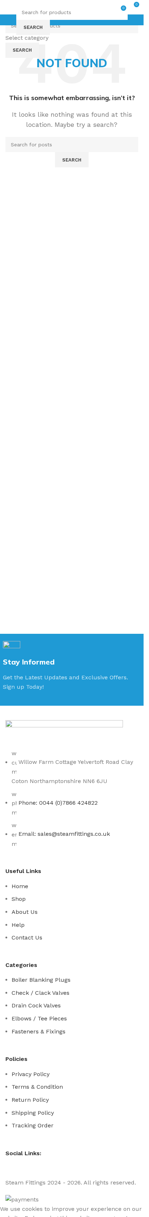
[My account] (21, 7)
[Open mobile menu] (8, 7)
